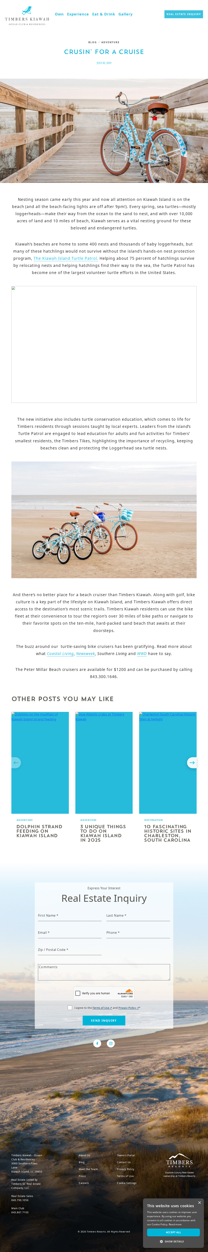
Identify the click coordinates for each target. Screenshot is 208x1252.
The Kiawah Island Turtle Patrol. (66, 258)
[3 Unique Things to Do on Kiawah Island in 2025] (104, 763)
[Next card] (192, 763)
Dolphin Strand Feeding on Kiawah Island (39, 831)
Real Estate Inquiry (184, 14)
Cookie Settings (127, 1183)
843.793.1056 (20, 1200)
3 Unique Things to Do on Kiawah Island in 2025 (103, 834)
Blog (92, 42)
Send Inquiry (104, 1020)
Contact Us (124, 1162)
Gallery (125, 14)
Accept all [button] (173, 1232)
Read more (175, 1224)
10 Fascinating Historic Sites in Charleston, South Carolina (167, 834)
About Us (84, 1155)
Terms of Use (125, 1176)
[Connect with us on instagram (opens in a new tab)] (111, 1043)
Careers (84, 1183)
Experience (78, 14)
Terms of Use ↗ (102, 1008)
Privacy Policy (125, 1169)
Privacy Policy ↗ (128, 1008)
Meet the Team (88, 1169)
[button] (173, 1241)
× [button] (199, 1202)
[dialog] (173, 1223)
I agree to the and (108, 1008)
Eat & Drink (103, 14)
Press (82, 1176)
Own (59, 14)
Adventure (110, 42)
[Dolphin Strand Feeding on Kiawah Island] (40, 763)
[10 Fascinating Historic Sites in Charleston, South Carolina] (168, 763)
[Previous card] (16, 763)
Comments (48, 967)
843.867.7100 (20, 1212)
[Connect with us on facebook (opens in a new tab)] (97, 1043)
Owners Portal (126, 1155)
